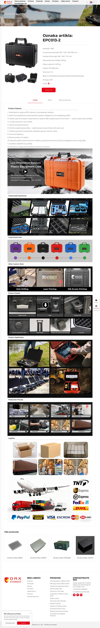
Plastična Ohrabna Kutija (58, 606)
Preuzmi (75, 1)
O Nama (31, 1)
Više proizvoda (65, 100)
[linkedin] (81, 595)
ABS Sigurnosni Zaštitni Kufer (31, 18)
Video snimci (65, 1)
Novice (47, 1)
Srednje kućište (46, 18)
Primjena (55, 1)
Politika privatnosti (50, 624)
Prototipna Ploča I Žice (57, 608)
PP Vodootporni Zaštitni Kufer (60, 581)
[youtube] (74, 595)
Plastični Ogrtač (55, 603)
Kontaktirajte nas (21, 3)
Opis (50, 100)
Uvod (35, 100)
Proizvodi (39, 1)
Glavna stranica (20, 1)
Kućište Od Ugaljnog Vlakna (59, 586)
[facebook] (77, 595)
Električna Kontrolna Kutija (59, 611)
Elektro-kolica (54, 598)
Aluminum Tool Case (57, 591)
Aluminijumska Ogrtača (58, 601)
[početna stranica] (8, 2)
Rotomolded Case (56, 588)
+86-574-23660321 (81, 589)
